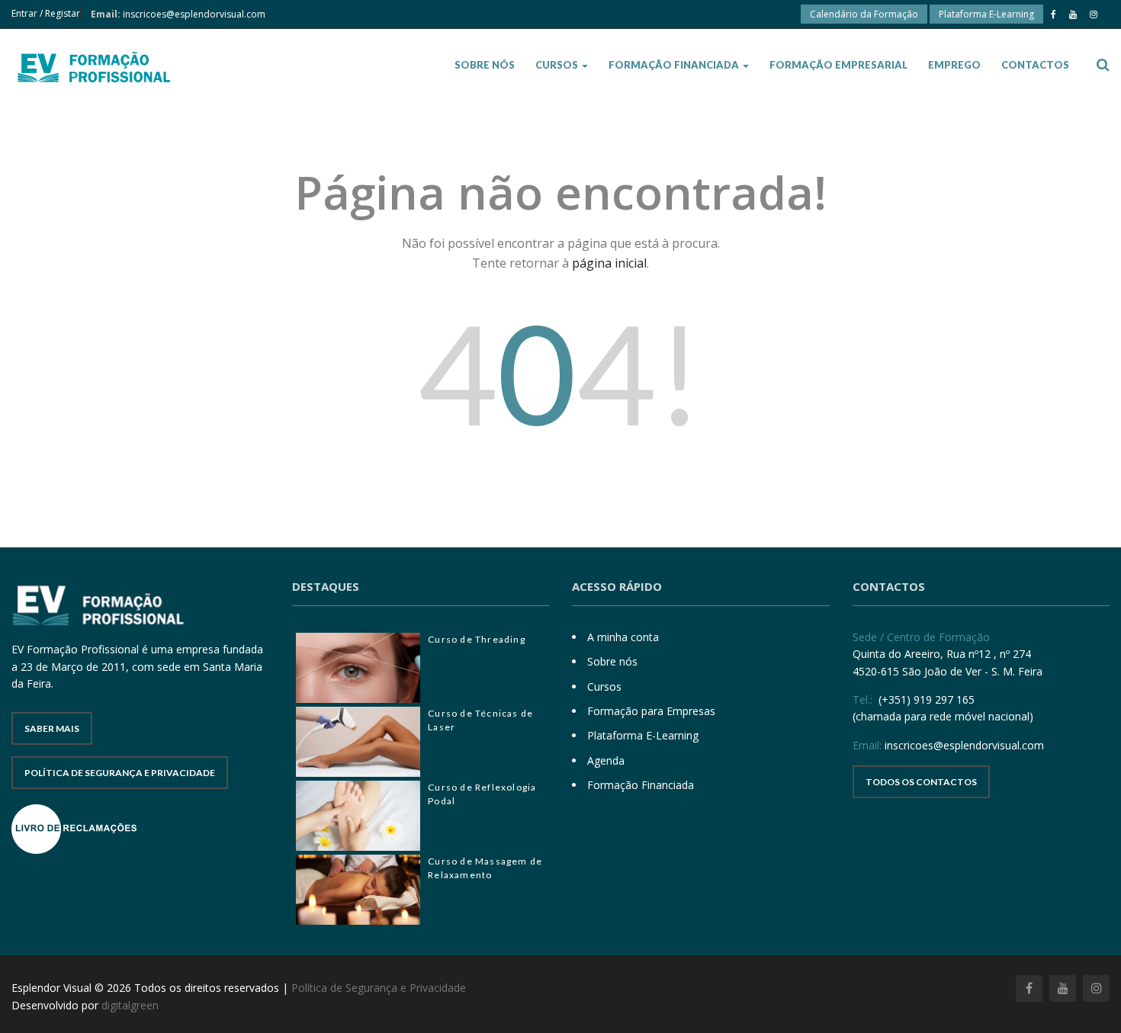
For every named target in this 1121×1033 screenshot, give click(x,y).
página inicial (609, 263)
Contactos (1035, 65)
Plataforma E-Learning (986, 14)
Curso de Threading (476, 639)
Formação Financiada (675, 65)
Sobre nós (485, 65)
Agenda (606, 760)
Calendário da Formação (864, 14)
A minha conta (623, 637)
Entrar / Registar (45, 13)
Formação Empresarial (838, 65)
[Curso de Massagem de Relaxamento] (358, 890)
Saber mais (51, 728)
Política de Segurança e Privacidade (119, 772)
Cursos (557, 65)
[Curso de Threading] (358, 668)
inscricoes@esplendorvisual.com (194, 14)
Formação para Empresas (651, 711)
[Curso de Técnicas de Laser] (358, 742)
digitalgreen (130, 1005)
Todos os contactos (921, 782)
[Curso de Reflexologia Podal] (358, 816)
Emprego (954, 65)
